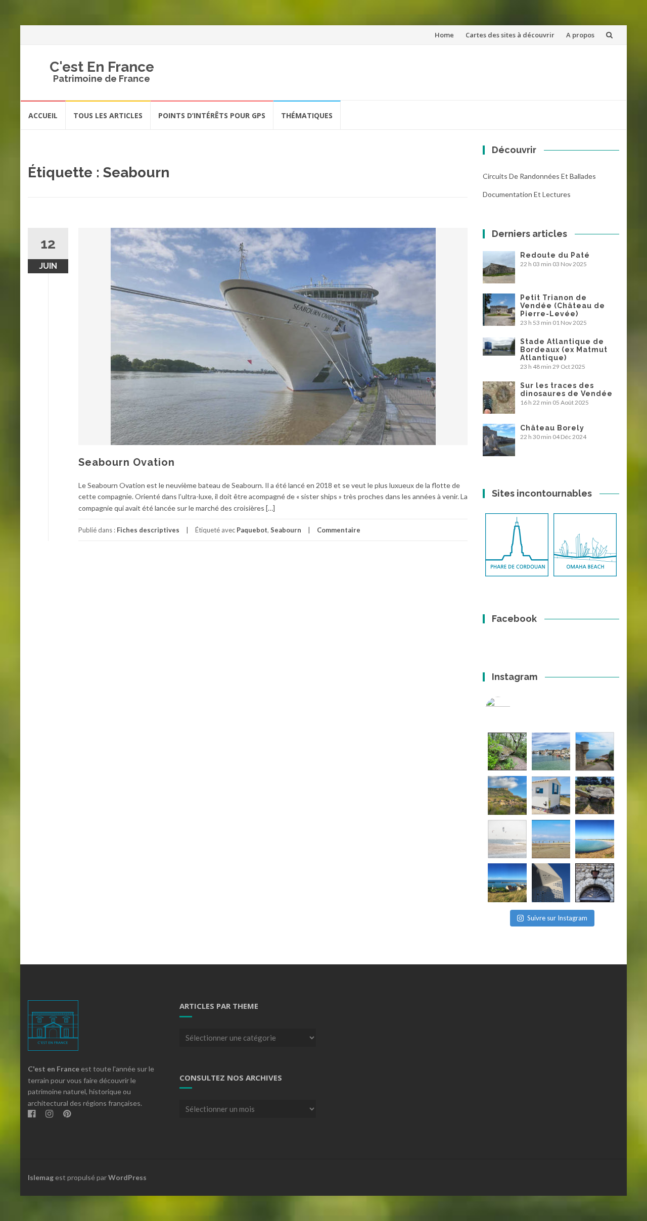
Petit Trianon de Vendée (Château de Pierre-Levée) (562, 306)
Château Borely (552, 428)
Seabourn (285, 530)
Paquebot (252, 530)
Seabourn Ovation (126, 462)
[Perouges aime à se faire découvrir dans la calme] (594, 882)
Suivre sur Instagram (557, 918)
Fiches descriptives (148, 530)
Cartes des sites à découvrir (510, 34)
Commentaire (338, 530)
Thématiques (307, 115)
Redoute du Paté (555, 255)
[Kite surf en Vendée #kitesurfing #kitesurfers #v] (507, 839)
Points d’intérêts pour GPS (211, 115)
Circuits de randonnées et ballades (539, 176)
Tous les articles (108, 115)
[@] (513, 709)
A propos (580, 34)
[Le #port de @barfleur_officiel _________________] (551, 751)
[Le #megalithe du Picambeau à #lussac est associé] (507, 751)
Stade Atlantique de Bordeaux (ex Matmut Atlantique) (564, 349)
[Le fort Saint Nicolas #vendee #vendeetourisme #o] (594, 751)
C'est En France (102, 67)
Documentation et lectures (527, 194)
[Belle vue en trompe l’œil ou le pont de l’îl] (551, 839)
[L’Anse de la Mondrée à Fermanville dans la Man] (594, 839)
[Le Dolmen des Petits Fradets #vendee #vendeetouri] (594, 795)
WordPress (127, 1177)
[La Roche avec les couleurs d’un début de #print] (507, 795)
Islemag (41, 1177)
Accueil (43, 115)
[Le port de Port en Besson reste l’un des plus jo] (507, 882)
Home (444, 34)
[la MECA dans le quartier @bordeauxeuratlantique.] (551, 882)
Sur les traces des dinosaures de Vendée (566, 389)
